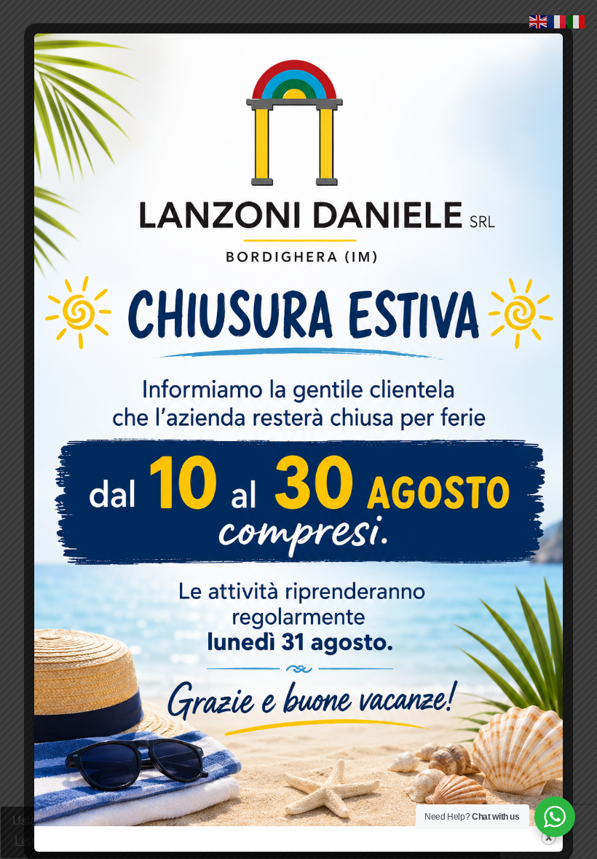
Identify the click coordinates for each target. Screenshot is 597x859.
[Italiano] (576, 21)
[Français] (557, 21)
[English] (538, 21)
